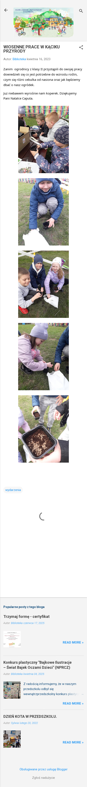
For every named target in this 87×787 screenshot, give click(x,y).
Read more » (73, 642)
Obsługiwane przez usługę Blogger (44, 769)
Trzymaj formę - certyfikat (26, 616)
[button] (81, 48)
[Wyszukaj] (81, 11)
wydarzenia (13, 490)
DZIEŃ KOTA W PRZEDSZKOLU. (30, 716)
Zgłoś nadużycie (43, 778)
